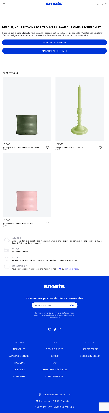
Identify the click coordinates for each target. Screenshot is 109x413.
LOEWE (6, 144)
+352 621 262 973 (89, 349)
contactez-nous (71, 269)
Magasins (19, 363)
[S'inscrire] (72, 305)
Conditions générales (54, 369)
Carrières (19, 369)
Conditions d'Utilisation (54, 315)
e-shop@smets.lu (90, 356)
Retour (55, 356)
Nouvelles (19, 349)
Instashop (19, 376)
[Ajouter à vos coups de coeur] (47, 147)
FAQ (59, 269)
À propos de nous (19, 356)
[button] (3, 4)
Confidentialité (54, 376)
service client (54, 349)
